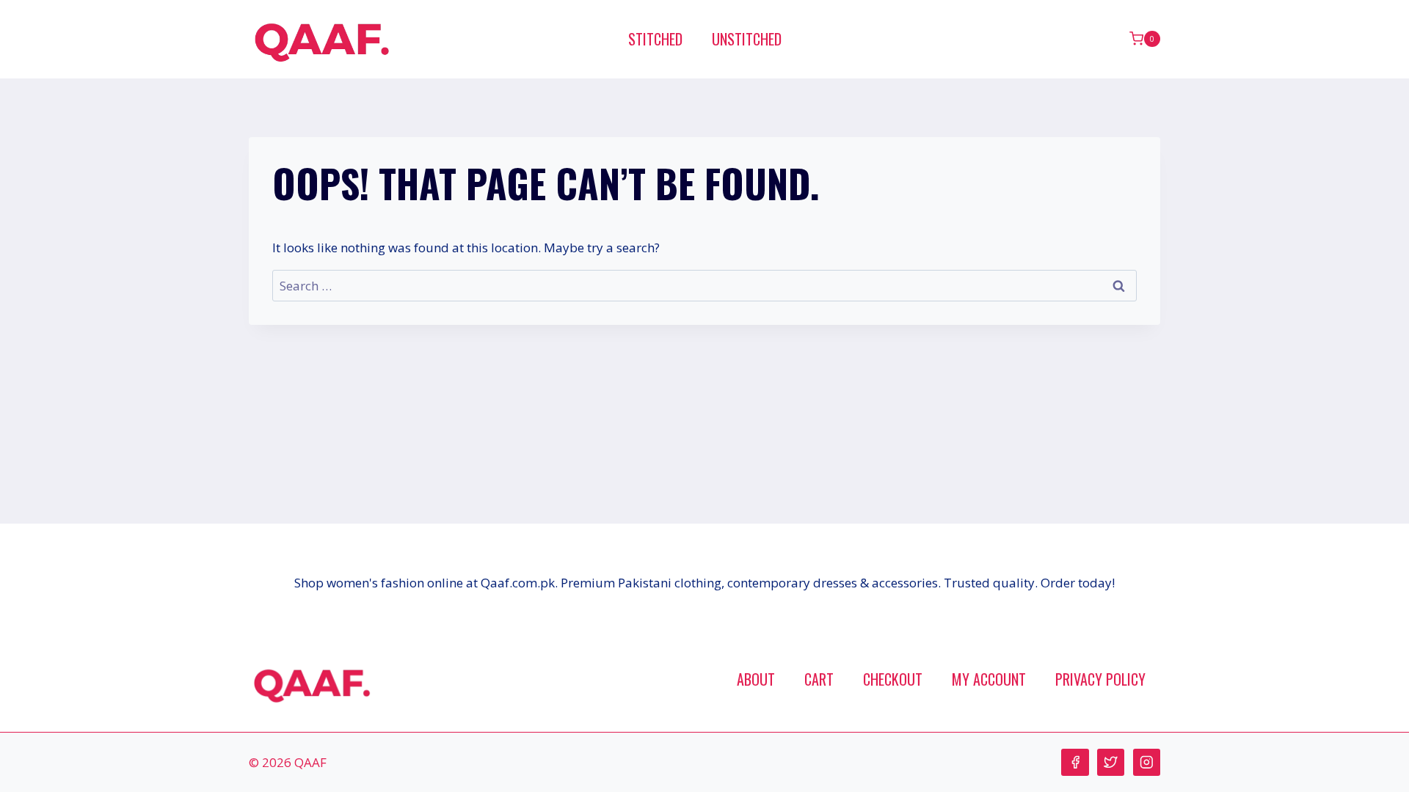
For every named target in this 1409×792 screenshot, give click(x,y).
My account (989, 679)
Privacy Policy (1100, 679)
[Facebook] (1074, 762)
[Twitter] (1110, 762)
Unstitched (747, 39)
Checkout (892, 679)
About (756, 679)
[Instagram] (1146, 762)
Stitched (655, 39)
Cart (819, 679)
